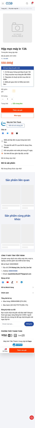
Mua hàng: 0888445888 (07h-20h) (15, 301)
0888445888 (13, 271)
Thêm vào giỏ (21, 350)
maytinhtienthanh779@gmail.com (19, 274)
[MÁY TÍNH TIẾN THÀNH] (9, 3)
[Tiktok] (12, 282)
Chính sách (5, 293)
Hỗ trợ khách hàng (7, 287)
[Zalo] (22, 282)
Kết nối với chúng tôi (16, 125)
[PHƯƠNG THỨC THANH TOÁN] (17, 336)
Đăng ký (29, 324)
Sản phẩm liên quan (18, 180)
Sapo (30, 341)
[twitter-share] (17, 133)
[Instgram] (17, 282)
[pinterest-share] (12, 133)
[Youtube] (8, 282)
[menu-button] (3, 3)
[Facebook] (3, 282)
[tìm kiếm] (27, 3)
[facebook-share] (3, 133)
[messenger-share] (7, 133)
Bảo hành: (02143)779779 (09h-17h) (15, 305)
